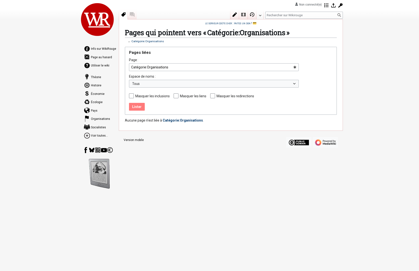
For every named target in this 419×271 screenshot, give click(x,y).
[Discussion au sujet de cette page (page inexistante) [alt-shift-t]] (132, 14)
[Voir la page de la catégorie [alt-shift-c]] (123, 14)
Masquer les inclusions (152, 96)
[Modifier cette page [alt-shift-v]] (234, 14)
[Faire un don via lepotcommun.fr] (110, 150)
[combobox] (214, 67)
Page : (133, 60)
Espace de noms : (142, 76)
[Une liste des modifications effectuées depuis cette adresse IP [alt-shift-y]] (326, 5)
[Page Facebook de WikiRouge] (86, 150)
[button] (260, 14)
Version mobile (134, 140)
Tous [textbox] (136, 84)
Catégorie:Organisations (147, 41)
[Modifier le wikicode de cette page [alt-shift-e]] (243, 14)
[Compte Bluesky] (92, 150)
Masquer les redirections (235, 96)
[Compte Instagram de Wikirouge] (98, 150)
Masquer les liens (193, 96)
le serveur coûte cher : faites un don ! (228, 23)
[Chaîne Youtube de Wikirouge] (104, 150)
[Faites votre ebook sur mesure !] (99, 173)
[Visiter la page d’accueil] (97, 19)
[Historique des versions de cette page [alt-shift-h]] (252, 14)
